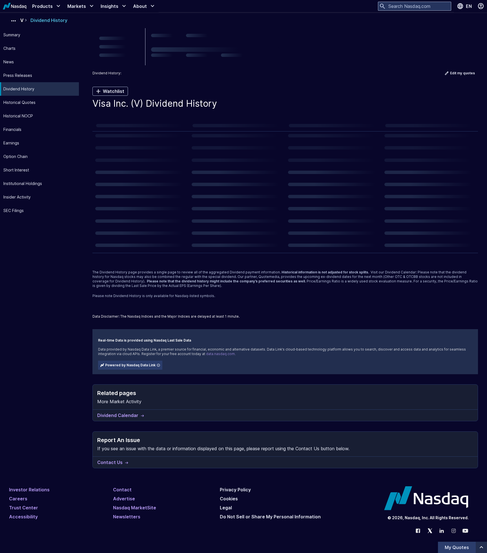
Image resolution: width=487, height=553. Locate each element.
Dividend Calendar (400, 272)
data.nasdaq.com (220, 354)
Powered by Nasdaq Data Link (130, 365)
